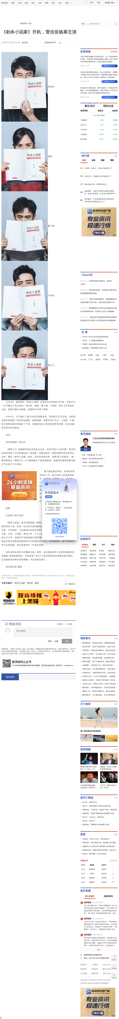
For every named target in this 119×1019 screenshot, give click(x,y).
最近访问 (90, 105)
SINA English (107, 973)
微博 (87, 42)
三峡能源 (83, 120)
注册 (98, 2)
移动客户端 (109, 3)
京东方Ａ (83, 125)
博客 (46, 3)
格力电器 (83, 139)
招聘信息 (95, 969)
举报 (60, 42)
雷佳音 (30, 583)
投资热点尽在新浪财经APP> (33, 677)
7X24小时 (87, 275)
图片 (53, 3)
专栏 (60, 3)
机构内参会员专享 (109, 66)
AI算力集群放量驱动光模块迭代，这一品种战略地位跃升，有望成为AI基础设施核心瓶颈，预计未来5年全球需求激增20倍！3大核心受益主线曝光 (99, 59)
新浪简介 (83, 965)
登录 (50, 641)
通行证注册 (107, 969)
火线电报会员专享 (109, 81)
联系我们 (83, 969)
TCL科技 (83, 130)
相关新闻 (10, 677)
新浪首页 (4, 3)
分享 (100, 42)
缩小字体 (67, 42)
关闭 (74, 483)
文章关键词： (7, 583)
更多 (67, 3)
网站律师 (95, 973)
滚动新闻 (23, 23)
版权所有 (105, 983)
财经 (26, 3)
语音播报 (114, 967)
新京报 (25, 43)
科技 (40, 3)
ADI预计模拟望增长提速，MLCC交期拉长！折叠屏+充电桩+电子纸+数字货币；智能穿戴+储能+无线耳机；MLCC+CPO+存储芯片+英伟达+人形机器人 (99, 74)
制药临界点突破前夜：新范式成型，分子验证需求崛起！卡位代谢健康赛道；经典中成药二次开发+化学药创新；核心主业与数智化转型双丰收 (99, 90)
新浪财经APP (50, 43)
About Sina (107, 965)
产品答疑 (83, 973)
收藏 (80, 42)
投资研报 (85, 51)
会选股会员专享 (109, 97)
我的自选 (108, 105)
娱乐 (33, 3)
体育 (19, 3)
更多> (99, 950)
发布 (67, 641)
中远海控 (83, 134)
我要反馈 (71, 584)
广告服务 (95, 965)
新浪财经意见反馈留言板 (93, 955)
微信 (93, 42)
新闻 (13, 3)
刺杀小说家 (20, 583)
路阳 (37, 583)
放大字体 (73, 42)
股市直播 (85, 890)
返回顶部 (114, 985)
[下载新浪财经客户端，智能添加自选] (99, 144)
